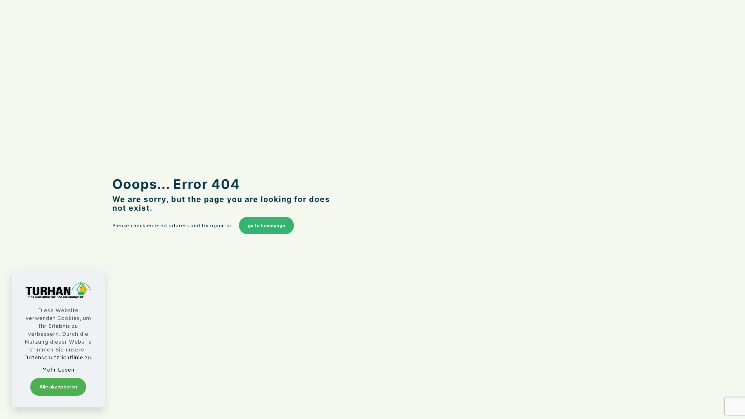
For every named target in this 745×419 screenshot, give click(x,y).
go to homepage (266, 225)
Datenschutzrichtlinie (53, 357)
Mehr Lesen (58, 369)
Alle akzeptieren (58, 387)
